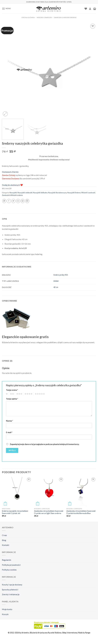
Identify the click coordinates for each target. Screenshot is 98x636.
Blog (4, 540)
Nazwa (9, 421)
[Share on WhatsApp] (4, 201)
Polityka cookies (9, 569)
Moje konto (7, 609)
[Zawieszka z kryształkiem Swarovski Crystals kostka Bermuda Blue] (81, 491)
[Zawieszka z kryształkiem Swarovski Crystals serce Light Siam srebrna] (49, 491)
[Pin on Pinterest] (23, 201)
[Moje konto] (90, 8)
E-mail (9, 432)
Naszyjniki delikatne (40, 193)
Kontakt (5, 545)
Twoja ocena (12, 390)
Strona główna (28, 17)
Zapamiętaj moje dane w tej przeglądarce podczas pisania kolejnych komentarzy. (44, 444)
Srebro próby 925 (60, 275)
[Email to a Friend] (18, 201)
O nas (4, 535)
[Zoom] (5, 113)
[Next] (91, 70)
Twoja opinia (12, 399)
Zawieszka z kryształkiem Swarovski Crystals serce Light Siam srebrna (48, 512)
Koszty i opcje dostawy (12, 584)
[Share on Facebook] (9, 201)
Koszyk (5, 614)
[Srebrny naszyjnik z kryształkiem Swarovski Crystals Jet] (17, 491)
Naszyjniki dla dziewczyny (57, 193)
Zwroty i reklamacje (10, 594)
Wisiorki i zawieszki (44, 17)
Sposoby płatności (10, 589)
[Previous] (7, 70)
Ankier (56, 281)
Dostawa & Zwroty (10, 172)
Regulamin (6, 560)
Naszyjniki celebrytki (25, 193)
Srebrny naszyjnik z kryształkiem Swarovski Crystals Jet (15, 512)
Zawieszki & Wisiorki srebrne (65, 17)
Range (87, 633)
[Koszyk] (94, 8)
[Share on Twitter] (13, 201)
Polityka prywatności (11, 565)
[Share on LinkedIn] (27, 201)
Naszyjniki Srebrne (74, 193)
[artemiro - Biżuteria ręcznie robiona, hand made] (49, 9)
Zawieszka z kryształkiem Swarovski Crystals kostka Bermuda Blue (80, 512)
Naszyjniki (13, 193)
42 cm (55, 287)
